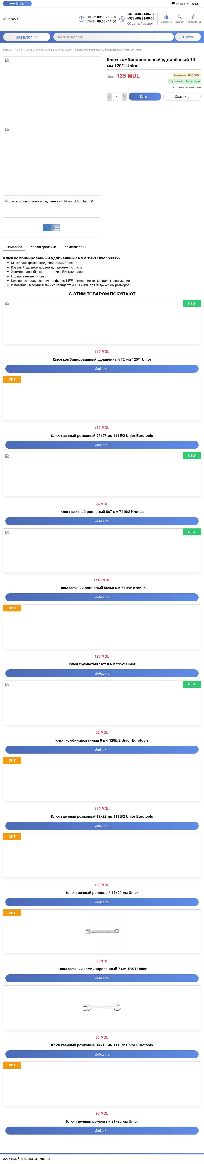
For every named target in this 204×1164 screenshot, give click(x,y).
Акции (195, 3)
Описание (14, 247)
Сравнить (182, 96)
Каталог (24, 37)
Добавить (102, 368)
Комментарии (75, 247)
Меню (20, 3)
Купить (145, 96)
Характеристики (43, 247)
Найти (188, 37)
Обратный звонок (140, 23)
